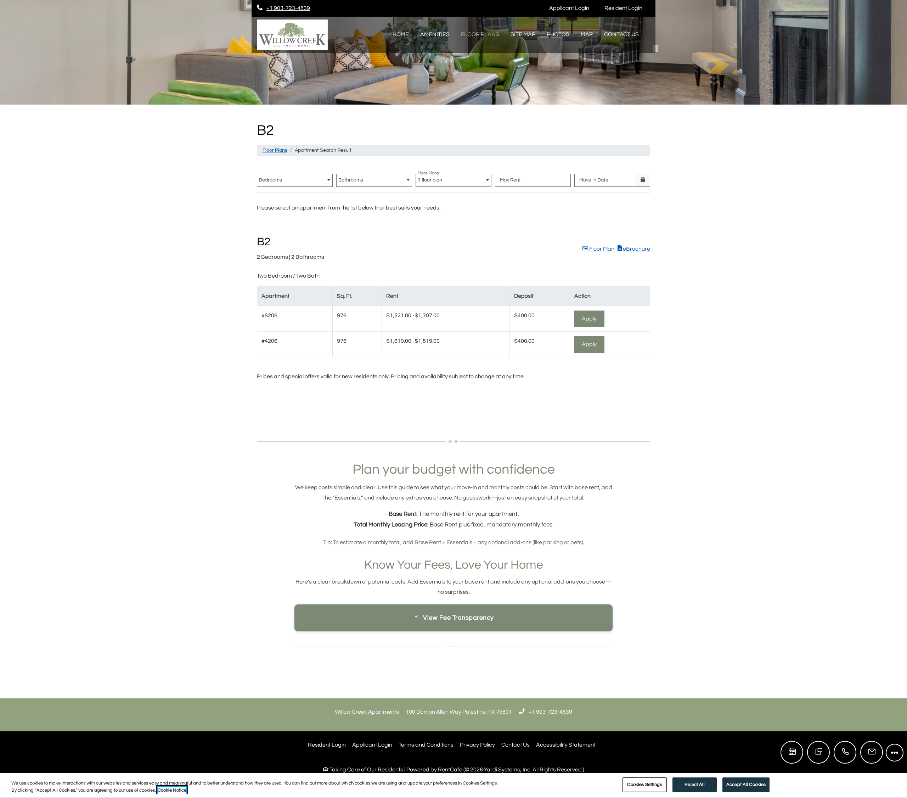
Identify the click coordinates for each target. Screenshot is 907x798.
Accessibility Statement (566, 745)
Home (401, 34)
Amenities (435, 34)
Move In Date (593, 180)
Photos (558, 34)
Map (587, 34)
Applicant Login (573, 8)
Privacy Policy (477, 745)
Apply (593, 319)
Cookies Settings (644, 784)
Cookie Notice (172, 790)
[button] (598, 249)
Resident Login (627, 8)
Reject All (694, 784)
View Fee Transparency (458, 617)
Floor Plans (480, 34)
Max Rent (510, 180)
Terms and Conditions (426, 745)
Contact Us (621, 34)
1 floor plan (431, 178)
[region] (453, 785)
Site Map (523, 34)
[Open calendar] (642, 180)
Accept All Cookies (746, 784)
